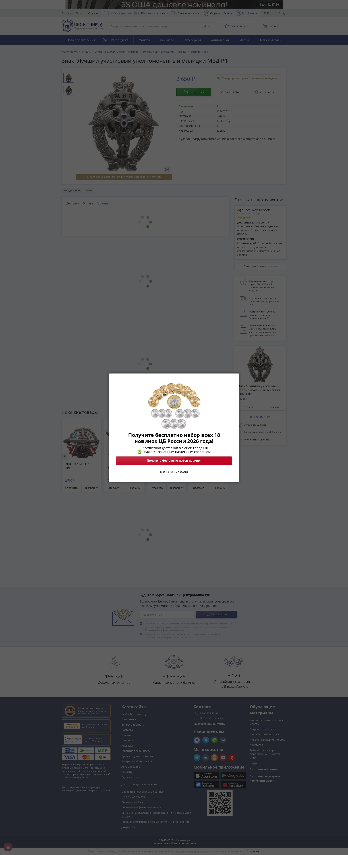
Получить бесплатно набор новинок (174, 460)
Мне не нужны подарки (174, 471)
